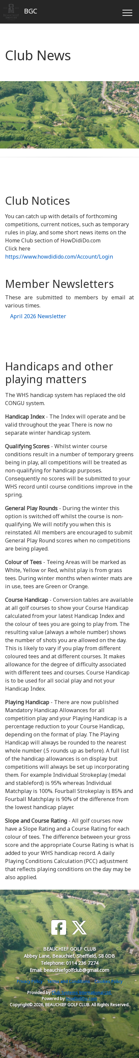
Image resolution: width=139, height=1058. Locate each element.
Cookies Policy (108, 981)
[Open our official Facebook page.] (58, 927)
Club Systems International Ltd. (82, 992)
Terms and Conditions (68, 981)
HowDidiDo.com (81, 998)
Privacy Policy (30, 981)
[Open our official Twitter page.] (79, 927)
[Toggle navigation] (127, 11)
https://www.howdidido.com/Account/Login (59, 256)
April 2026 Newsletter (38, 316)
